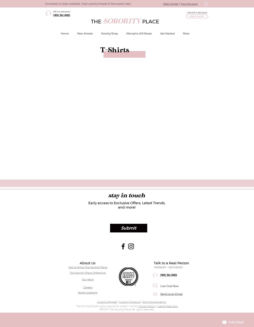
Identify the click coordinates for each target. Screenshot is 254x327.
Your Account (189, 4)
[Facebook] (123, 246)
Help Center (170, 4)
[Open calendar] (198, 217)
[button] (206, 3)
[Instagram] (131, 246)
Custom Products (129, 301)
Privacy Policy (147, 306)
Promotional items (154, 301)
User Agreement (167, 306)
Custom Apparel (107, 301)
